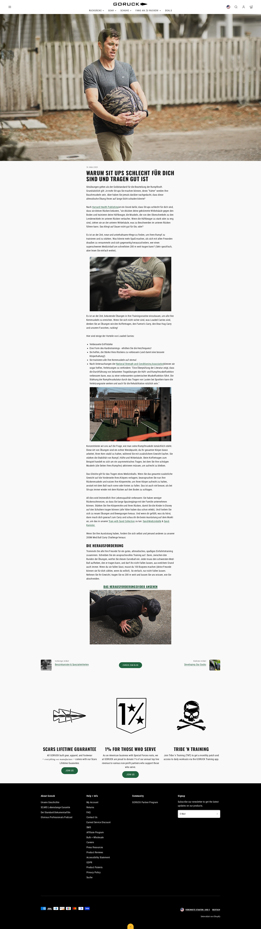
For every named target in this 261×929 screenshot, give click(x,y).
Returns (90, 807)
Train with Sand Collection (122, 521)
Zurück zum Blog (130, 665)
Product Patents (94, 867)
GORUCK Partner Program (145, 802)
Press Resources (94, 847)
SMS (88, 827)
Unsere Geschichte (50, 802)
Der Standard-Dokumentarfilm (56, 812)
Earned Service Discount (98, 822)
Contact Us (91, 817)
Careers (90, 842)
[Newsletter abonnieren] (217, 814)
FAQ (88, 812)
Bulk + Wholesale (95, 837)
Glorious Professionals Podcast (56, 817)
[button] (10, 7)
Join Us (70, 770)
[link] (96, 10)
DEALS (168, 10)
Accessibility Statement (98, 857)
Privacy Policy (93, 872)
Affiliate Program (95, 832)
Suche (89, 877)
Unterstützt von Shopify (210, 916)
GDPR (89, 862)
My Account (92, 802)
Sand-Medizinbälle (152, 521)
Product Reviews (94, 852)
